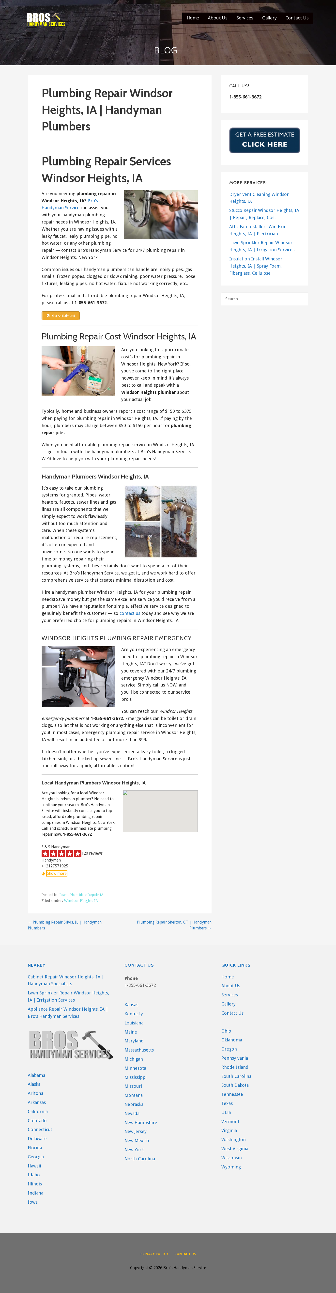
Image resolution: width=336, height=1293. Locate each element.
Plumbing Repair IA (87, 895)
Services (244, 18)
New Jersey (135, 1131)
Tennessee (232, 1094)
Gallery (269, 18)
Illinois (35, 1183)
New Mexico (136, 1140)
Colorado (37, 1120)
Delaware (37, 1138)
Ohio (226, 1031)
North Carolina (139, 1158)
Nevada (131, 1113)
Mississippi (135, 1077)
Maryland (134, 1040)
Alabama (36, 1075)
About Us (218, 18)
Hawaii (34, 1165)
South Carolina (236, 1076)
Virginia (229, 1130)
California (38, 1111)
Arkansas (37, 1102)
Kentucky (133, 1013)
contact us (130, 613)
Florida (35, 1147)
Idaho (34, 1174)
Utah (226, 1112)
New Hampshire (140, 1122)
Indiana (35, 1193)
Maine (130, 1032)
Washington (233, 1139)
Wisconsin (231, 1157)
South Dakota (235, 1085)
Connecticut (40, 1129)
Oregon (229, 1049)
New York (134, 1149)
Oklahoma (231, 1039)
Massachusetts (139, 1050)
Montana (133, 1095)
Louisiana (133, 1022)
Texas (227, 1103)
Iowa (64, 895)
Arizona (35, 1093)
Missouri (133, 1086)
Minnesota (135, 1068)
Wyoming (231, 1166)
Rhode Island (234, 1067)
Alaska (34, 1084)
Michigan (133, 1059)
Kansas (131, 1004)
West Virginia (234, 1148)
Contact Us (297, 18)
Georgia (36, 1156)
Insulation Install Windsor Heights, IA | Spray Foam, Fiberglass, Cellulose (255, 266)
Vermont (230, 1121)
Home (193, 18)
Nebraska (133, 1104)
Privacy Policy (154, 1254)
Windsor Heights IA (81, 901)
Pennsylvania (234, 1058)
